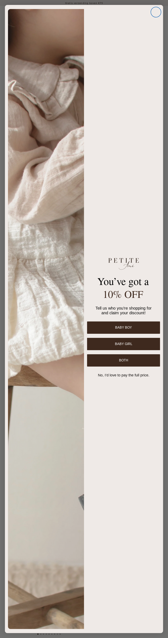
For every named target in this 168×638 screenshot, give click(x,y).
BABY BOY (123, 327)
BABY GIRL (123, 344)
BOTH (123, 360)
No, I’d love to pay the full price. (123, 375)
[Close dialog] (156, 12)
